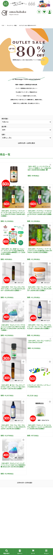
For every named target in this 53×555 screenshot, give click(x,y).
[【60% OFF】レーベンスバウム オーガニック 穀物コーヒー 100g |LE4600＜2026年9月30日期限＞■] (13, 176)
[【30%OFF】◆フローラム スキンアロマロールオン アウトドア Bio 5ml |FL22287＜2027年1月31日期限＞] (13, 371)
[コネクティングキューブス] (40, 371)
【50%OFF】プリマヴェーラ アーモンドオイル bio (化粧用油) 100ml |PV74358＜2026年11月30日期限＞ (39, 250)
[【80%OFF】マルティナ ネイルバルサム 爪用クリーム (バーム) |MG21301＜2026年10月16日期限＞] (40, 412)
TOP (3, 25)
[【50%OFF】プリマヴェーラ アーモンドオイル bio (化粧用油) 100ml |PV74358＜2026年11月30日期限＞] (40, 235)
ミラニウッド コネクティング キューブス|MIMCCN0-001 (39, 386)
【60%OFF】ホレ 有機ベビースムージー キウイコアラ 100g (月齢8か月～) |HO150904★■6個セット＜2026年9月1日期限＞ (13, 251)
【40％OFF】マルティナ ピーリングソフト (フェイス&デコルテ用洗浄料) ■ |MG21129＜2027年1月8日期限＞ (13, 465)
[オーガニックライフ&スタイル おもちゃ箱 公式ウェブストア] (13, 15)
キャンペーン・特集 (11, 25)
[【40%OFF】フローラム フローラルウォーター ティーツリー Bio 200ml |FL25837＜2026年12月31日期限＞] (40, 311)
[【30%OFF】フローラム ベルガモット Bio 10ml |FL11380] (13, 350)
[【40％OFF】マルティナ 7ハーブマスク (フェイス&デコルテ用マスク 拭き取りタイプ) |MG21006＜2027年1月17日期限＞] (13, 311)
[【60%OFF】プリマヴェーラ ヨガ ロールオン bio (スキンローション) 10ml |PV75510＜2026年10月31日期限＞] (40, 197)
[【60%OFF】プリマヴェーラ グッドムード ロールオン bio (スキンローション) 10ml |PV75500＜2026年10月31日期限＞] (13, 197)
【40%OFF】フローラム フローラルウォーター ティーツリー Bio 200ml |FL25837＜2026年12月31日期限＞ (39, 326)
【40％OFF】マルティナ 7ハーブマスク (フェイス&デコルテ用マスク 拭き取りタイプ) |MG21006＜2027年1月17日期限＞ (13, 327)
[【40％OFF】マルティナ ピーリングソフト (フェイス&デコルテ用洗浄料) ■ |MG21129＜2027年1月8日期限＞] (13, 450)
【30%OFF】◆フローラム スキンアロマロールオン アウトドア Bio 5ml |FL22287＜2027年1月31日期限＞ (13, 387)
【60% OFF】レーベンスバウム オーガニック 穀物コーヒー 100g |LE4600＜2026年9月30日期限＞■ (39, 168)
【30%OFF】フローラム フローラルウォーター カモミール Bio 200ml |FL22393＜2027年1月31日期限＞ (13, 427)
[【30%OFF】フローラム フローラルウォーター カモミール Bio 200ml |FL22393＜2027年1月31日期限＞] (13, 412)
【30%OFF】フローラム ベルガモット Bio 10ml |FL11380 (39, 341)
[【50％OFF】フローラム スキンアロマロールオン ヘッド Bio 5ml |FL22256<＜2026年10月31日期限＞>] (13, 273)
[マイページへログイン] (49, 12)
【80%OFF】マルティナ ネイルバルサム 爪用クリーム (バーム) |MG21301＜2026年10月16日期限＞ (39, 427)
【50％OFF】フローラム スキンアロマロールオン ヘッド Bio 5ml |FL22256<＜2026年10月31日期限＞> (13, 288)
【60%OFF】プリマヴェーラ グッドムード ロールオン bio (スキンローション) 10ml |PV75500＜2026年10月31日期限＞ (13, 213)
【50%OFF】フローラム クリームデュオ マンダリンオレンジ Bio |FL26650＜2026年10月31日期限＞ (39, 288)
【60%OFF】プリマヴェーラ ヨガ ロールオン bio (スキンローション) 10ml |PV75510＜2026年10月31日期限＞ (39, 213)
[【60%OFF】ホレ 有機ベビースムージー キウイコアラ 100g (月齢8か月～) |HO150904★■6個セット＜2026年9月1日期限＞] (13, 235)
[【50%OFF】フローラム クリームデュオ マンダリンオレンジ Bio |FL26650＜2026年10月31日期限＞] (40, 273)
